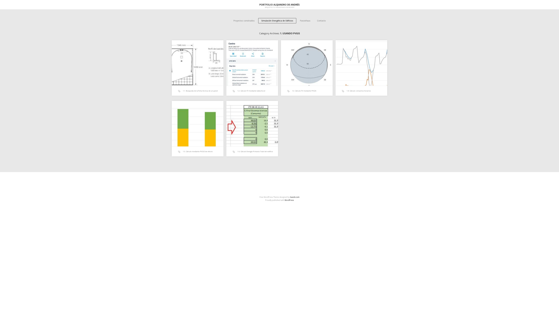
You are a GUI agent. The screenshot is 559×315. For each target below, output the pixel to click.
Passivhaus (305, 20)
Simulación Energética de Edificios (277, 20)
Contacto (321, 20)
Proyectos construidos (244, 20)
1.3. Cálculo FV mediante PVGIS (304, 91)
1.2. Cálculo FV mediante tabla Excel (251, 91)
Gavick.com (294, 197)
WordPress (289, 200)
